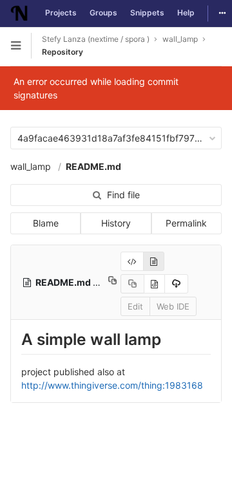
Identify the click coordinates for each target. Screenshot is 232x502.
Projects (61, 12)
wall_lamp (30, 166)
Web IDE (173, 306)
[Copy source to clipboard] (132, 283)
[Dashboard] (19, 13)
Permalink (186, 223)
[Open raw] (154, 283)
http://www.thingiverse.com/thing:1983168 (112, 385)
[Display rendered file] (153, 261)
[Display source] (132, 261)
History (116, 223)
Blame (46, 223)
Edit (135, 306)
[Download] (176, 283)
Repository (62, 52)
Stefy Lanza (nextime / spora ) (96, 39)
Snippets (147, 12)
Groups (103, 12)
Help (186, 12)
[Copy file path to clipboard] (112, 281)
